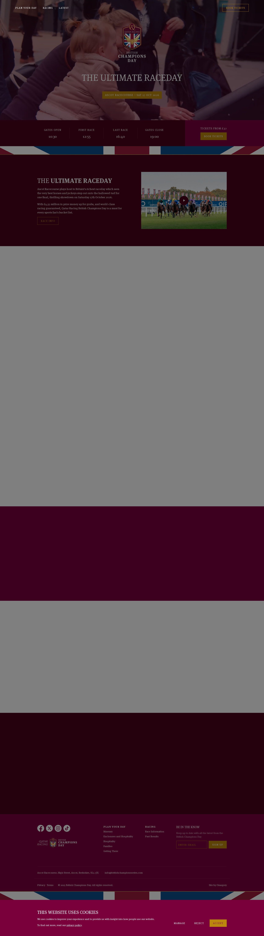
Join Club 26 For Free (56, 576)
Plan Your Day (26, 7)
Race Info (48, 221)
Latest (64, 7)
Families (107, 846)
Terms (50, 885)
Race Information (154, 831)
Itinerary (108, 831)
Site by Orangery (218, 885)
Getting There (110, 851)
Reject (199, 923)
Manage (179, 923)
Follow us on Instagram (59, 780)
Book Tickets (213, 136)
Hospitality (109, 841)
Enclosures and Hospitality (118, 836)
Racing (48, 7)
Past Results (152, 836)
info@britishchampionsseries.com (124, 872)
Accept (218, 923)
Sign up (217, 844)
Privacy (41, 885)
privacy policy (74, 925)
